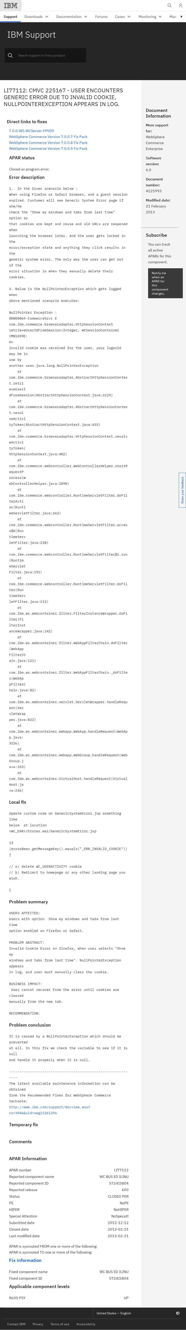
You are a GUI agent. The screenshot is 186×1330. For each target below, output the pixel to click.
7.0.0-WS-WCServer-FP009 (31, 130)
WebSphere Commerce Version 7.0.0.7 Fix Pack (48, 136)
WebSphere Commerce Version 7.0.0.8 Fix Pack (48, 142)
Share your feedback (182, 490)
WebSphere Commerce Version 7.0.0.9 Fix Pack (48, 148)
